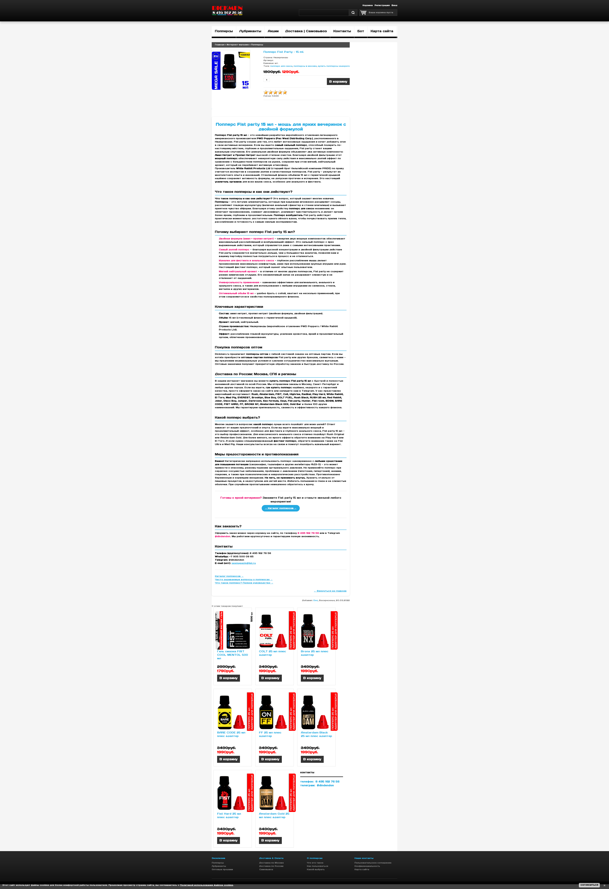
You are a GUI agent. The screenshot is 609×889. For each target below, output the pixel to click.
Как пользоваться (317, 866)
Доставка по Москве (271, 863)
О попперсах (314, 858)
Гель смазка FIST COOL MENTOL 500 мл (232, 655)
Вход (394, 5)
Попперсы (218, 863)
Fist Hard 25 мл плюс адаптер (229, 815)
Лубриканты (219, 866)
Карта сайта (361, 869)
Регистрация (382, 5)
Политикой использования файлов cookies (206, 885)
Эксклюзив (218, 858)
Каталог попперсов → (229, 576)
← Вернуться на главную (330, 590)
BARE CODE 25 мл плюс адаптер (231, 734)
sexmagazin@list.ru (244, 563)
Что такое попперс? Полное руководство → (244, 582)
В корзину (228, 678)
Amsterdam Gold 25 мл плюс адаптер (274, 815)
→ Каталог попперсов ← (281, 508)
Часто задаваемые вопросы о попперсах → (244, 579)
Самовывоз (266, 869)
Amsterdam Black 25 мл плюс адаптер (316, 734)
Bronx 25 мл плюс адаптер (314, 653)
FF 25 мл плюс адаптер (270, 734)
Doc (315, 600)
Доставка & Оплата (271, 858)
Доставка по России (271, 866)
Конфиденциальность (367, 866)
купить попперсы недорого (334, 66)
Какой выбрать (316, 869)
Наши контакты (363, 858)
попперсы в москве (305, 66)
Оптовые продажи (222, 869)
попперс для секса (281, 66)
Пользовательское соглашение (372, 863)
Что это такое (315, 863)
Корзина (368, 5)
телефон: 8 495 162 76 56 (319, 781)
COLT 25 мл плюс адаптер (272, 653)
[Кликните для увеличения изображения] (231, 71)
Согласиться (589, 885)
